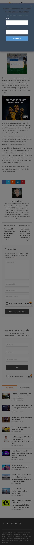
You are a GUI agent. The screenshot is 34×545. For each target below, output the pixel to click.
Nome (7, 19)
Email (7, 28)
